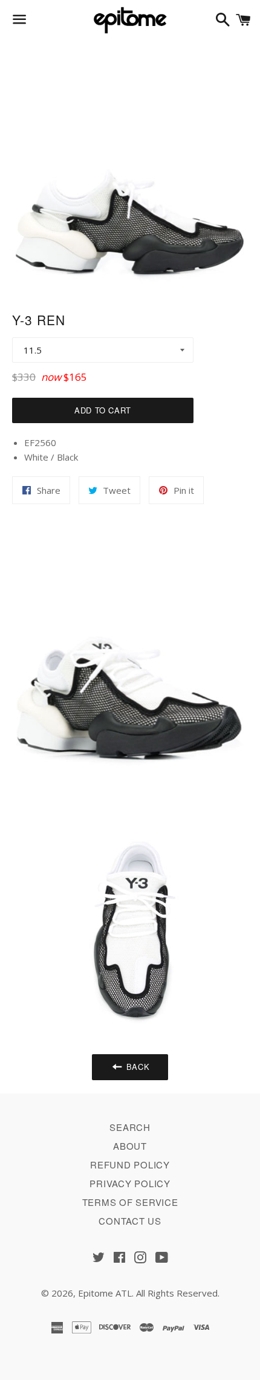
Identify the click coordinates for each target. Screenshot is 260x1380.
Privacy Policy (130, 1183)
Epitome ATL (105, 1293)
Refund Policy (130, 1164)
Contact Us (130, 1220)
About (130, 1145)
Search (130, 1127)
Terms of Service (130, 1202)
